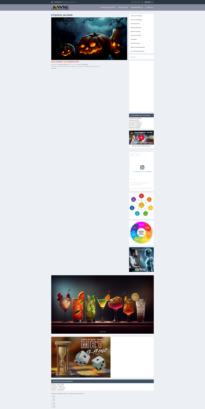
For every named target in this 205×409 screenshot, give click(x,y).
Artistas (53, 384)
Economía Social (135, 23)
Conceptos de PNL (134, 120)
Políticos (53, 390)
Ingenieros (61, 386)
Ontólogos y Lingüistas (135, 124)
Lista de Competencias (135, 122)
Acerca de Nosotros (107, 7)
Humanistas (62, 388)
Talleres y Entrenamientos (138, 47)
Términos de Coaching (135, 118)
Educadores (54, 388)
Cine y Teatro (60, 384)
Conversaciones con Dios (68, 2)
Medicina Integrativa (134, 127)
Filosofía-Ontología (136, 27)
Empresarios (60, 390)
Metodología (123, 7)
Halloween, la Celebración (65, 61)
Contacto (149, 7)
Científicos (54, 386)
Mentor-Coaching (135, 31)
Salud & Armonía (135, 43)
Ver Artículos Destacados (137, 51)
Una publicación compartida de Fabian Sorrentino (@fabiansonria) (147, 188)
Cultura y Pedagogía (136, 19)
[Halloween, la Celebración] (89, 59)
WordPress (81, 393)
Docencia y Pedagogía (135, 126)
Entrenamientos (137, 7)
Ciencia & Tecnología (136, 15)
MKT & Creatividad (83, 64)
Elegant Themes (63, 393)
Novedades (134, 39)
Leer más (53, 68)
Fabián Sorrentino (64, 64)
